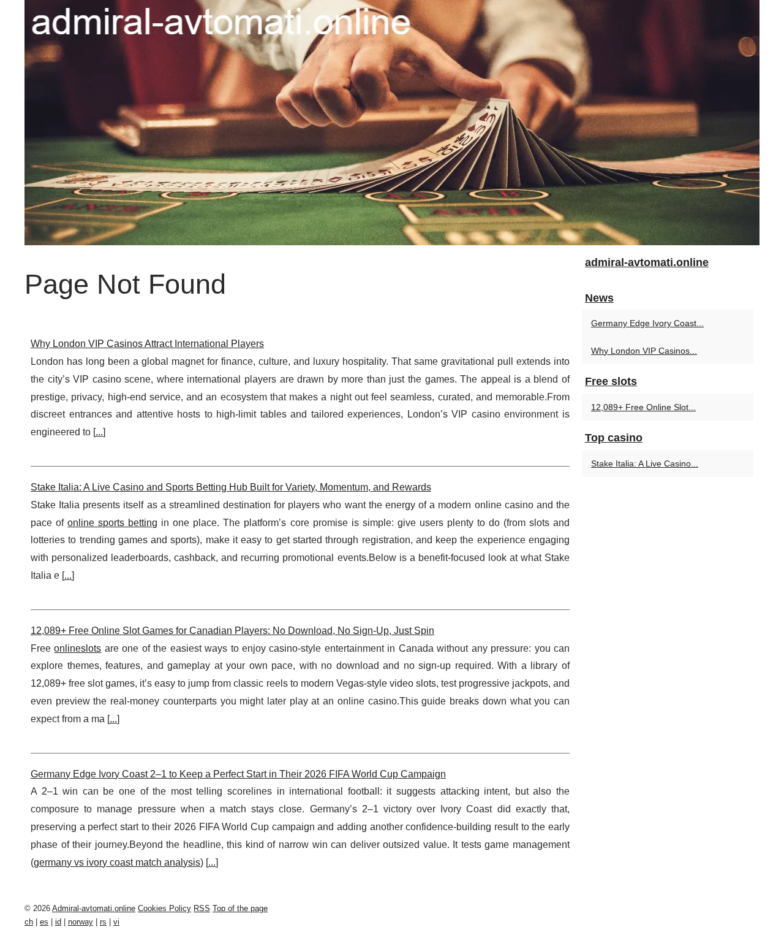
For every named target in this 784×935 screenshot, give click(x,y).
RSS (202, 908)
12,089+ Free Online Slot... (643, 407)
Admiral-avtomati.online (93, 908)
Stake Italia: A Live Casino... (644, 463)
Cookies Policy (164, 908)
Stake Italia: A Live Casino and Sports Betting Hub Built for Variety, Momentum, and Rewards (231, 487)
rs (103, 921)
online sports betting (112, 522)
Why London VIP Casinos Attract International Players (147, 343)
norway (80, 921)
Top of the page (240, 908)
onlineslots (77, 648)
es (44, 921)
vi (116, 921)
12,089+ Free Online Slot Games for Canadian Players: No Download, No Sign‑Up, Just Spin (232, 630)
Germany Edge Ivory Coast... (647, 323)
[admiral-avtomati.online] (392, 122)
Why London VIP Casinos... (644, 351)
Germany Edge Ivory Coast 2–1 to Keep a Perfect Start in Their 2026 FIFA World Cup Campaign (238, 774)
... (99, 432)
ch (28, 921)
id (58, 921)
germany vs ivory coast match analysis (117, 862)
